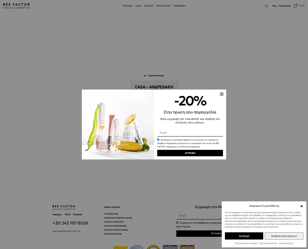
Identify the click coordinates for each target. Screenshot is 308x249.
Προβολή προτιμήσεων (284, 235)
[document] (154, 124)
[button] (301, 205)
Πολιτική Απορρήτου (190, 146)
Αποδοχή (244, 235)
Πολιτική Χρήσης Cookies (246, 243)
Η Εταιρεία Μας (286, 243)
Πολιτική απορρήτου (268, 243)
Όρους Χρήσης (183, 140)
